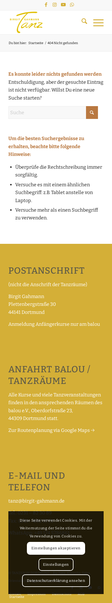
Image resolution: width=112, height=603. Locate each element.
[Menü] (95, 22)
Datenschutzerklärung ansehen (56, 581)
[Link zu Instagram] (54, 4)
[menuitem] (81, 22)
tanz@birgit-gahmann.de (36, 501)
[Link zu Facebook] (46, 4)
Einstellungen (56, 564)
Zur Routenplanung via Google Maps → (51, 430)
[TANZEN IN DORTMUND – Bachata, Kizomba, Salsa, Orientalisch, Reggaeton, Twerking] (46, 22)
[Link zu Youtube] (63, 4)
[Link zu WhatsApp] (71, 4)
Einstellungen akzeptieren (56, 548)
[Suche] (81, 22)
